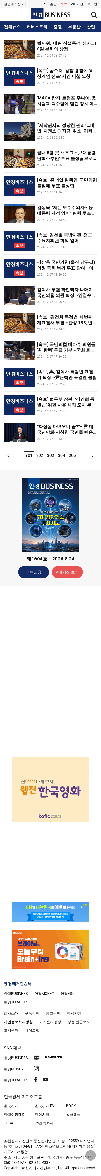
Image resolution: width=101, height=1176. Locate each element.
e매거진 (77, 4)
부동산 (74, 27)
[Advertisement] (50, 671)
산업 (91, 27)
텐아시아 (42, 1114)
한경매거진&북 (15, 4)
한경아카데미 (15, 1114)
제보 (64, 4)
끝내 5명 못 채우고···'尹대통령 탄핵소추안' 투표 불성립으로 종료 (66, 158)
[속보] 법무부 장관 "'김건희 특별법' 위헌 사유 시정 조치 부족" (66, 404)
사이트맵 (32, 1030)
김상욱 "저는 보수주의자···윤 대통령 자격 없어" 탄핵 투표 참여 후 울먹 (67, 213)
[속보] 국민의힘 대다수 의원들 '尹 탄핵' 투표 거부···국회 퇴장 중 (66, 350)
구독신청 (33, 572)
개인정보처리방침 (18, 1022)
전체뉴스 (12, 27)
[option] (50, 789)
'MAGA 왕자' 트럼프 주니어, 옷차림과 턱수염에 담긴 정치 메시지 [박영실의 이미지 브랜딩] (66, 103)
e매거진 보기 (67, 572)
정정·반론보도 (79, 1022)
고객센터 (11, 1030)
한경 (16, 994)
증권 (58, 27)
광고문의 (53, 1013)
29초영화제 (44, 1123)
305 (72, 455)
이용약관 (74, 1013)
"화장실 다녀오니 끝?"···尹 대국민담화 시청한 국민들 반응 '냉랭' (65, 432)
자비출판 (50, 4)
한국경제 (11, 1106)
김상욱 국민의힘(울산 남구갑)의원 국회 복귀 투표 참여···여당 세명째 (66, 268)
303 (50, 455)
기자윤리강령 (50, 1022)
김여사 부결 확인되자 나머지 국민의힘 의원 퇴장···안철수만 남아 (66, 295)
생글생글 (73, 1114)
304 (61, 455)
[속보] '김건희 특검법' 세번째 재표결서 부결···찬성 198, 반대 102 (67, 322)
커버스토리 (37, 27)
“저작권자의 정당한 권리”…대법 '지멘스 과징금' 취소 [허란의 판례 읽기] (67, 131)
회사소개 (11, 1013)
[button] (92, 4)
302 (39, 455)
